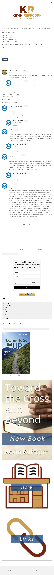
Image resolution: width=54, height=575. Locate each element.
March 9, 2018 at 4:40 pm (13, 108)
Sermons (5, 318)
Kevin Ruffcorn (18, 81)
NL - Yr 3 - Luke (7, 307)
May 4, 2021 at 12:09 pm (13, 185)
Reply (25, 70)
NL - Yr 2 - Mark (7, 305)
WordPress (44, 570)
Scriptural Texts (7, 316)
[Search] (51, 2)
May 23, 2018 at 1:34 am (17, 146)
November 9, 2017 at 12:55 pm (7, 96)
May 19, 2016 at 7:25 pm (17, 82)
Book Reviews (7, 312)
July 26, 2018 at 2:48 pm (17, 175)
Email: (3, 53)
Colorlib (35, 570)
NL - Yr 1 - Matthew (8, 303)
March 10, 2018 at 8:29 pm (17, 122)
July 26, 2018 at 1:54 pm (13, 156)
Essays (5, 314)
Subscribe (27, 287)
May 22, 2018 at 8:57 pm (13, 131)
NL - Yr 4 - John (7, 309)
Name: (3, 47)
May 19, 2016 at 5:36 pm (13, 72)
